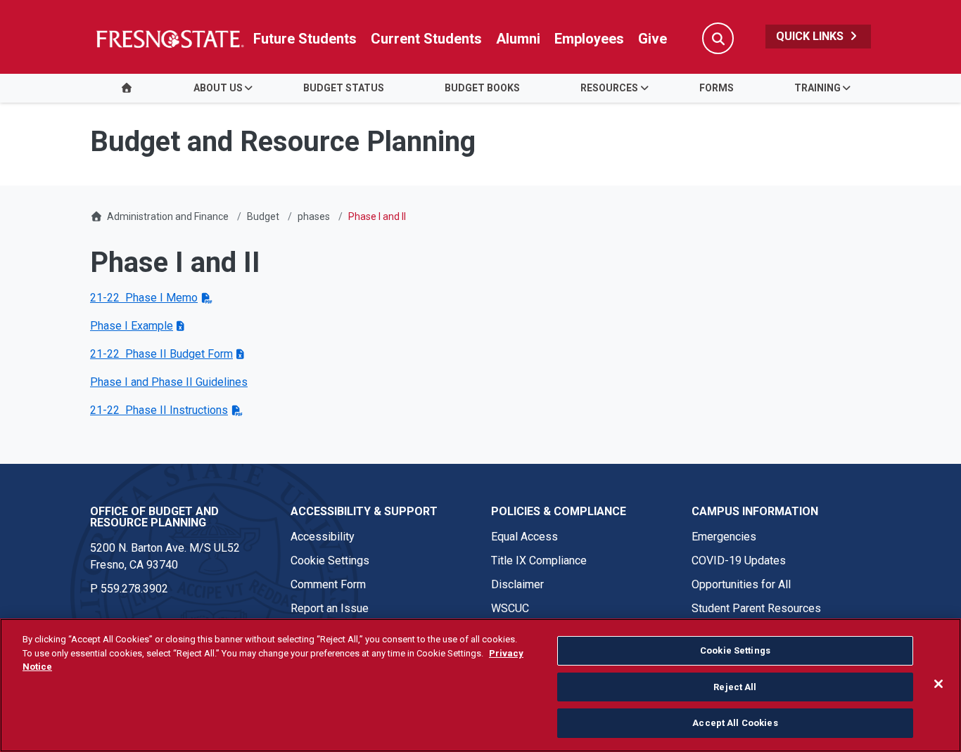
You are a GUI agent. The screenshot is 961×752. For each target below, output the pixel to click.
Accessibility (323, 536)
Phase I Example (131, 325)
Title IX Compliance (539, 560)
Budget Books (482, 87)
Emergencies (724, 536)
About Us (218, 87)
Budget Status (343, 87)
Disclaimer (517, 584)
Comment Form (328, 584)
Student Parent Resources (756, 608)
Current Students (426, 38)
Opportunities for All (741, 584)
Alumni (518, 38)
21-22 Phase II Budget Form (161, 354)
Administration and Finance (168, 216)
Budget (263, 216)
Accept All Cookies (734, 723)
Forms (716, 87)
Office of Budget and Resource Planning (154, 517)
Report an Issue (330, 608)
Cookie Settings (330, 560)
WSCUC (510, 608)
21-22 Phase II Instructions (159, 410)
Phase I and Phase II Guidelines (169, 382)
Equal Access (524, 536)
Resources (609, 87)
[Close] (938, 683)
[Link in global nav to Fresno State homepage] (169, 39)
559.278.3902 (134, 588)
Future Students (305, 38)
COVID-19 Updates (739, 560)
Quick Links (811, 36)
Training (817, 87)
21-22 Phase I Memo (144, 297)
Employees (589, 38)
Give (652, 38)
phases (314, 216)
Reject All (734, 687)
